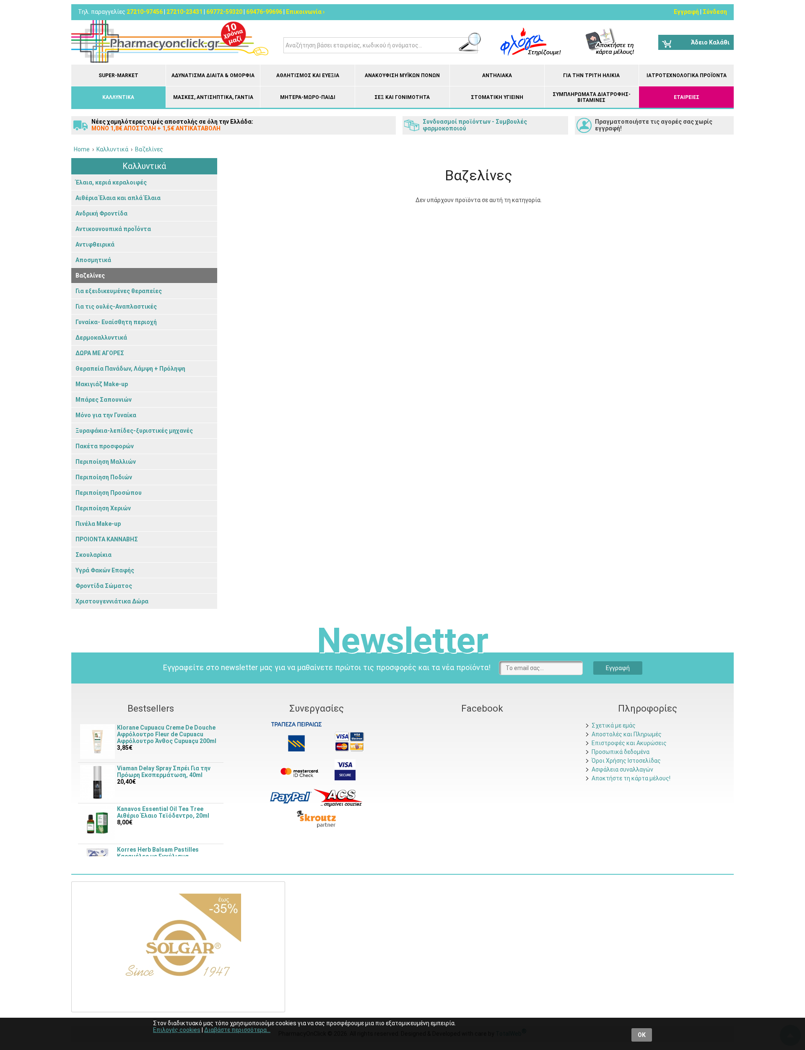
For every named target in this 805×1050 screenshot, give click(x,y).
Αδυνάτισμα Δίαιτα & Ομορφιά (212, 75)
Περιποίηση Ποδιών (103, 477)
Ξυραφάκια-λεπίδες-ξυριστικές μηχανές (134, 430)
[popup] (291, 797)
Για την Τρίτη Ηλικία (591, 75)
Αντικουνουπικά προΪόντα (113, 229)
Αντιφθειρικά (94, 244)
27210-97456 (145, 11)
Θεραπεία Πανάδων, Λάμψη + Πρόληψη (130, 368)
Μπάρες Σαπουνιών (103, 399)
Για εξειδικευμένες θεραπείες (118, 291)
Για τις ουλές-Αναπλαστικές (116, 306)
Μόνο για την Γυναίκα (105, 415)
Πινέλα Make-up (98, 523)
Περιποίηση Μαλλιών (105, 461)
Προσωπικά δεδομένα (620, 752)
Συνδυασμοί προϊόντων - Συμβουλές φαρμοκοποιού (475, 125)
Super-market (118, 75)
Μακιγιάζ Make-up (101, 384)
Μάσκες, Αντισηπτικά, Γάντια (213, 97)
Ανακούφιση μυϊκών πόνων (402, 75)
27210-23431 (184, 11)
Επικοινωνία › (305, 11)
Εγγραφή (686, 11)
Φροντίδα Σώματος (103, 585)
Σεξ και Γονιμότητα (402, 97)
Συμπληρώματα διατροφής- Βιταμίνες (592, 97)
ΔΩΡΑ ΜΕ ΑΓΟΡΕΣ (99, 353)
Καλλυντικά (118, 97)
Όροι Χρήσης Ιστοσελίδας (626, 760)
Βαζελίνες (90, 275)
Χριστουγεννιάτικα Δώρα (111, 601)
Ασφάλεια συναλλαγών (622, 769)
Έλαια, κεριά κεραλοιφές (111, 182)
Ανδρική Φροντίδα (101, 213)
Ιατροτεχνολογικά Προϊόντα (687, 75)
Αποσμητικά (93, 260)
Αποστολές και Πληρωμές (627, 734)
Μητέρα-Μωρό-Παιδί (307, 97)
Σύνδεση (715, 11)
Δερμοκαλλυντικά (101, 337)
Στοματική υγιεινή (497, 97)
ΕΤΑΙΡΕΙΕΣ (686, 97)
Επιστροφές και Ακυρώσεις (629, 743)
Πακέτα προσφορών (104, 446)
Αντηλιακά (497, 75)
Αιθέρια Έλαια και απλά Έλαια (118, 198)
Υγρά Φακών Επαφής (104, 570)
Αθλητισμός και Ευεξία (307, 75)
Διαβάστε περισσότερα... (237, 1030)
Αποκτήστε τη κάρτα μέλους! (631, 778)
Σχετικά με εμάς (614, 725)
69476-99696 (264, 11)
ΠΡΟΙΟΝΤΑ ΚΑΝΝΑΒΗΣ (106, 539)
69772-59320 (224, 11)
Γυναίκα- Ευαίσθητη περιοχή (116, 322)
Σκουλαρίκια (93, 554)
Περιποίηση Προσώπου (108, 492)
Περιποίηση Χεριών (103, 508)
